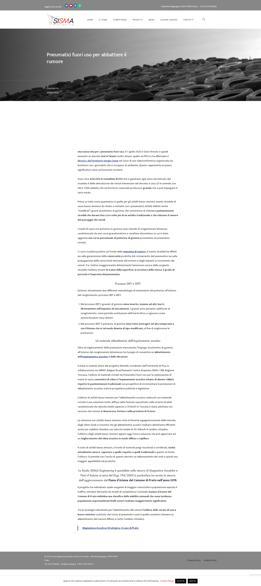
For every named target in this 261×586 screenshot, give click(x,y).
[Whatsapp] (80, 5)
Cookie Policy (167, 581)
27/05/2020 (53, 93)
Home (90, 20)
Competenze (120, 20)
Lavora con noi (168, 20)
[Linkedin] (75, 5)
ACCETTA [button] (180, 581)
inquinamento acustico (95, 357)
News (152, 20)
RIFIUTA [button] (193, 581)
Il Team (103, 20)
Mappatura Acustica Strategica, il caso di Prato (111, 528)
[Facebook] (66, 5)
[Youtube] (71, 5)
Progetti (138, 20)
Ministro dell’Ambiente (98, 161)
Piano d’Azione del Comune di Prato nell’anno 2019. (142, 480)
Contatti (188, 20)
